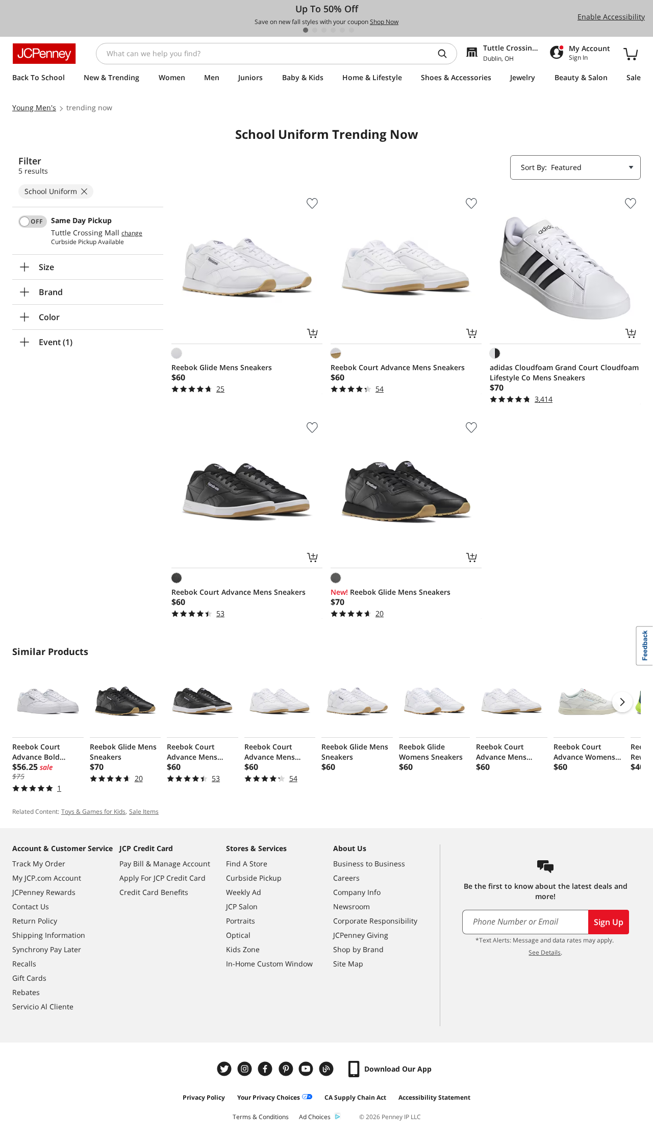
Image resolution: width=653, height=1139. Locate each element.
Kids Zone (243, 949)
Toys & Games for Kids (93, 811)
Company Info (357, 892)
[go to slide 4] (333, 30)
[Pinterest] (287, 1069)
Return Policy (34, 921)
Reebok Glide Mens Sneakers (221, 367)
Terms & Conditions (261, 1116)
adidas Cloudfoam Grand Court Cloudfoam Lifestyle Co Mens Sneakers (564, 372)
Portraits (240, 921)
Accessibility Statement (434, 1097)
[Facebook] (266, 1069)
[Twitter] (225, 1069)
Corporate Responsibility (375, 921)
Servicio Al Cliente (42, 1006)
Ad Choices (315, 1116)
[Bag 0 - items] (630, 53)
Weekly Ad (243, 892)
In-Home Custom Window (269, 963)
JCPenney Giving (360, 935)
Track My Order (38, 863)
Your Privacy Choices (268, 1097)
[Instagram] (246, 1069)
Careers (346, 878)
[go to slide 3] (323, 30)
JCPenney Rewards (44, 892)
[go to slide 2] (314, 30)
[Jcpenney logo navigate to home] (44, 53)
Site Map (348, 963)
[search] (446, 53)
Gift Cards (29, 978)
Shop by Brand (358, 949)
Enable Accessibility (611, 16)
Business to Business (369, 863)
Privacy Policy (204, 1097)
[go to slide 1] (305, 30)
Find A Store (246, 863)
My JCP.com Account (46, 878)
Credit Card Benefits (153, 892)
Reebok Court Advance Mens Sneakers (398, 367)
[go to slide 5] (342, 30)
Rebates (26, 992)
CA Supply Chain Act (355, 1097)
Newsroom (351, 906)
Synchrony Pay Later (46, 949)
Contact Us (30, 906)
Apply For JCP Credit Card (162, 878)
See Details (545, 952)
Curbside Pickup (254, 878)
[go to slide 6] (351, 30)
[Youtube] (307, 1069)
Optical (238, 935)
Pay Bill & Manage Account (164, 863)
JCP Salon (242, 906)
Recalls (24, 963)
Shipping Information (48, 935)
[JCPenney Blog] (327, 1069)
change (131, 233)
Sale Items (144, 811)
